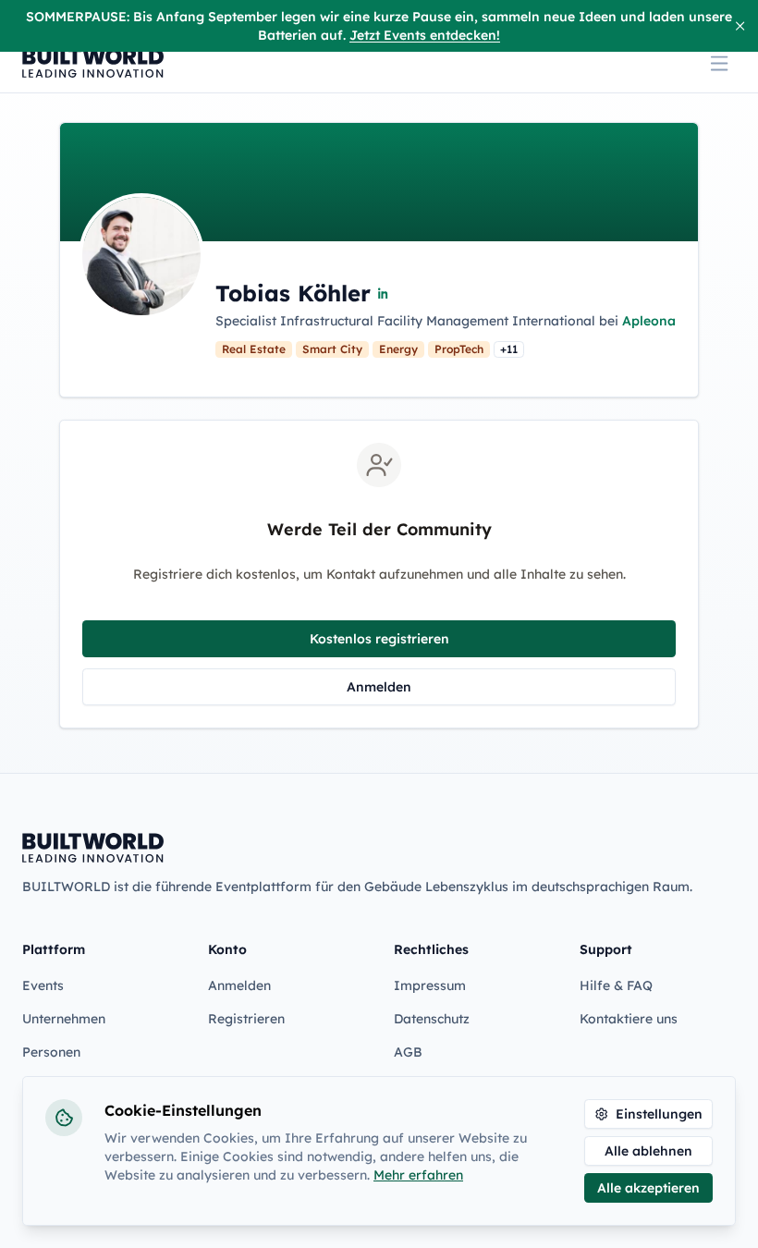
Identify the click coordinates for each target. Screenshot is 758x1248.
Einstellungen (659, 1114)
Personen (51, 1052)
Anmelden (379, 687)
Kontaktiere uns (629, 1018)
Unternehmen (63, 1018)
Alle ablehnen (648, 1151)
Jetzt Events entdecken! (424, 35)
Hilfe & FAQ (616, 985)
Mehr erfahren (418, 1175)
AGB (408, 1052)
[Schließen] (740, 26)
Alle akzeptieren (648, 1188)
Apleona (649, 320)
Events (43, 985)
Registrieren (246, 1018)
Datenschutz (432, 1018)
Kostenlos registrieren (379, 638)
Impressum (430, 985)
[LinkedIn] (383, 293)
